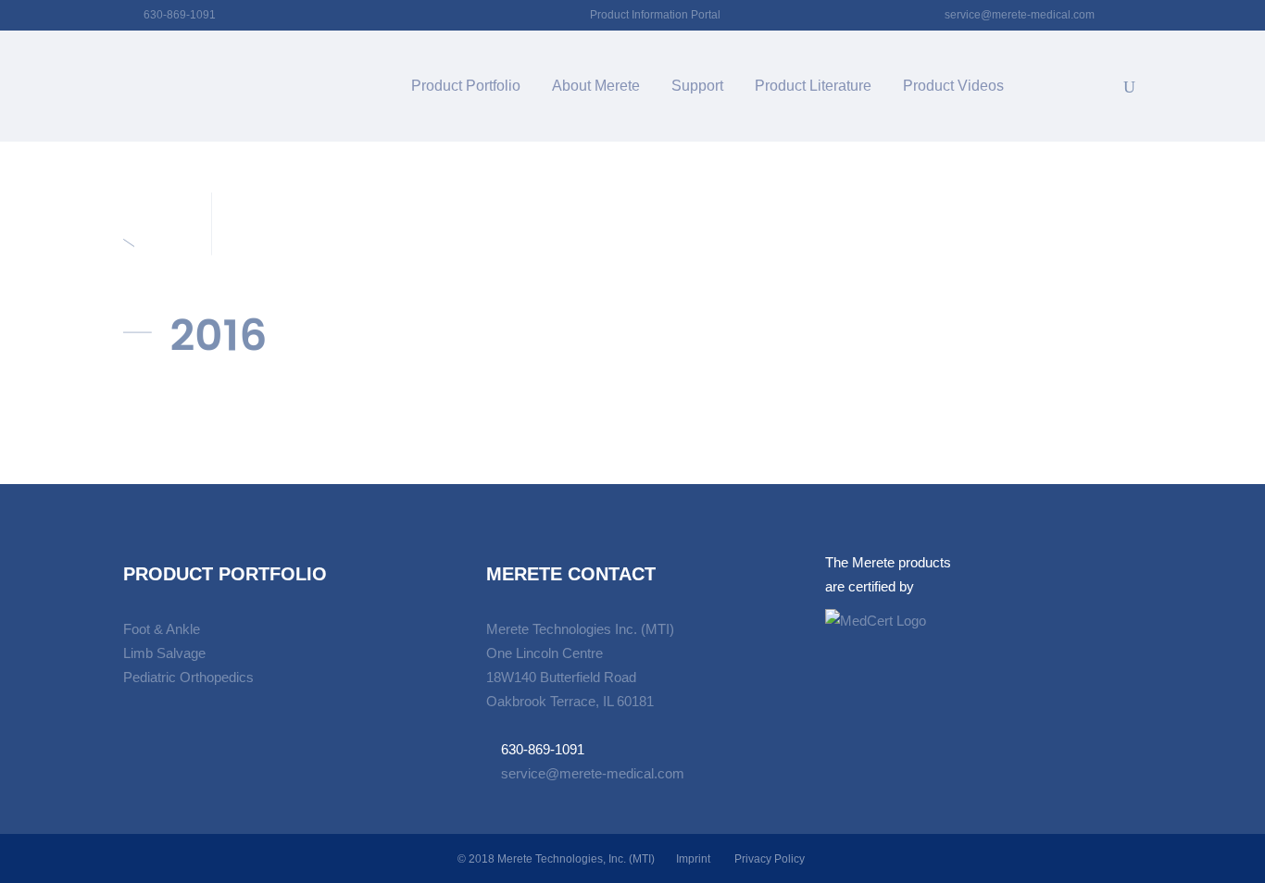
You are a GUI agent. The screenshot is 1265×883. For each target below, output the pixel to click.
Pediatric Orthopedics (188, 677)
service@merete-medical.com (1020, 14)
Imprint (693, 858)
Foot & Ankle (161, 629)
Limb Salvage (164, 653)
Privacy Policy (769, 858)
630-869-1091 (180, 14)
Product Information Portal (655, 14)
